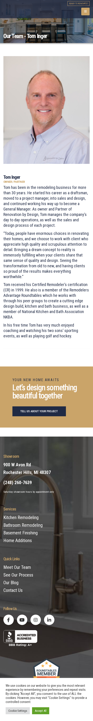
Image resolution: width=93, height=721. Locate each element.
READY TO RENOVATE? (78, 3)
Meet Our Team (17, 567)
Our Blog (11, 582)
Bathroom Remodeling (23, 525)
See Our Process (18, 575)
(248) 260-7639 (17, 482)
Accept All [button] (40, 710)
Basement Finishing (20, 533)
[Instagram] (35, 620)
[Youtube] (22, 620)
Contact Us (13, 590)
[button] (85, 11)
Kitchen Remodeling (21, 517)
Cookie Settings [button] (17, 710)
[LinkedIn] (49, 620)
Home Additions (17, 540)
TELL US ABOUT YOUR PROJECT (39, 411)
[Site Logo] (30, 9)
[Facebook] (8, 620)
